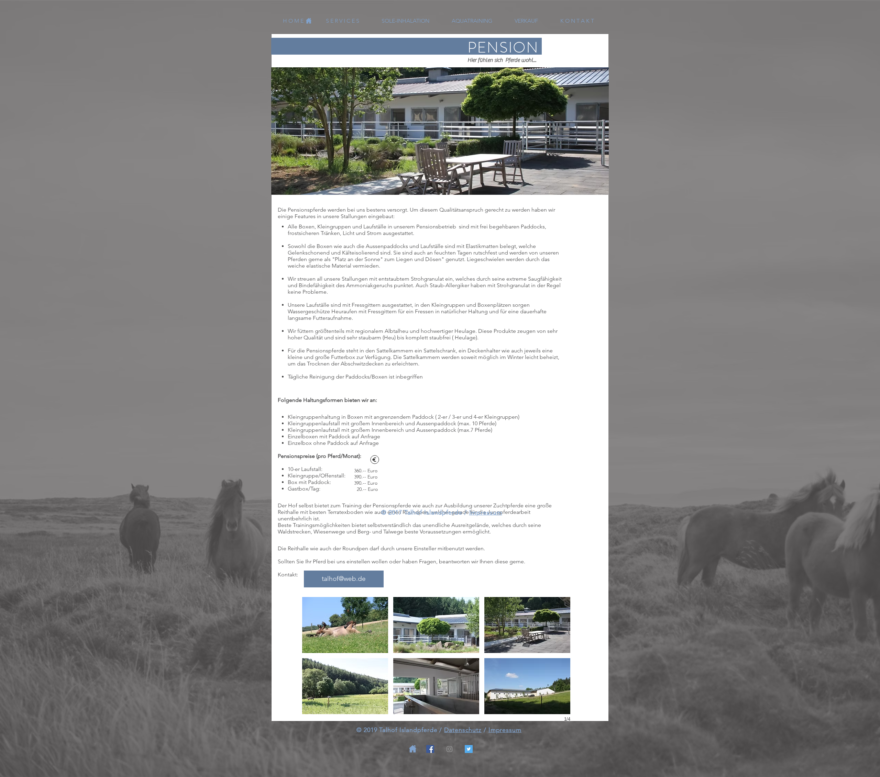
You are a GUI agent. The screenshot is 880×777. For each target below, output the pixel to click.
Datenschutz (463, 730)
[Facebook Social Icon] (430, 749)
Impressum (485, 512)
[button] (345, 625)
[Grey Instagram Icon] (449, 749)
